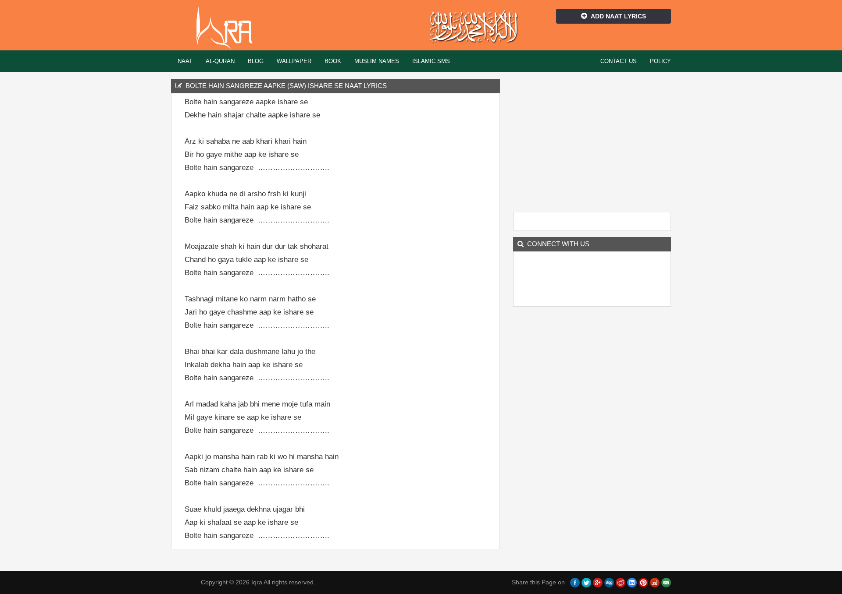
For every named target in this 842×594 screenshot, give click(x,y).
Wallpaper (294, 61)
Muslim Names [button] (376, 61)
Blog (256, 61)
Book (333, 61)
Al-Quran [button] (220, 61)
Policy (660, 61)
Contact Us (618, 61)
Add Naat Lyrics (618, 16)
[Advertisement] (447, 229)
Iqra (229, 28)
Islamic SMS (431, 61)
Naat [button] (185, 61)
